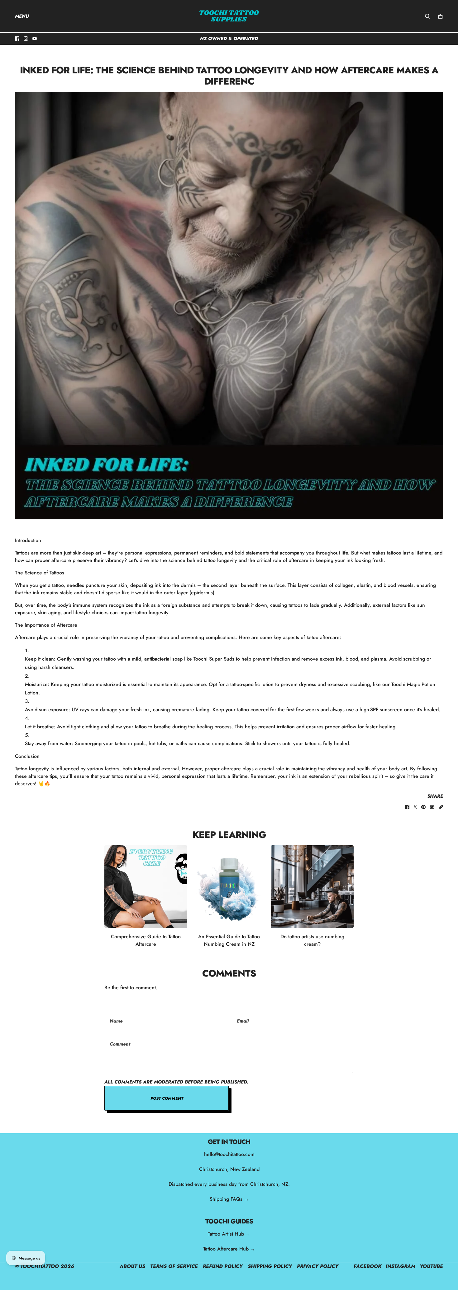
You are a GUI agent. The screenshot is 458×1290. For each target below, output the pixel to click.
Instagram (400, 1266)
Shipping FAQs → (229, 1199)
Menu (22, 16)
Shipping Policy (270, 1266)
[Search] (427, 16)
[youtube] (34, 38)
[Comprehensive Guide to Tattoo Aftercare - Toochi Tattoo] (145, 886)
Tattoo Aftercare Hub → (229, 1248)
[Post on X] (415, 807)
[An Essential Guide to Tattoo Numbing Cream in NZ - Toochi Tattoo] (229, 886)
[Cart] (440, 16)
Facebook (367, 1266)
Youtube (431, 1266)
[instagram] (25, 38)
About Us (132, 1266)
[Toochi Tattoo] (229, 16)
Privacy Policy (317, 1266)
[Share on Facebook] (407, 807)
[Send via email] (432, 807)
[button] (440, 807)
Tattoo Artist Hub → (229, 1233)
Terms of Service (174, 1266)
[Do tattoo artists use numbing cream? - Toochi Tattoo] (312, 886)
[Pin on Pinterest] (423, 807)
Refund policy (223, 1266)
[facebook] (17, 38)
